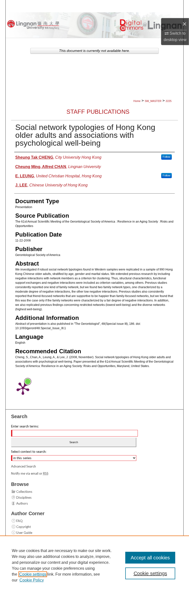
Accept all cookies (150, 557)
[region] (94, 565)
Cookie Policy (31, 580)
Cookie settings (32, 574)
